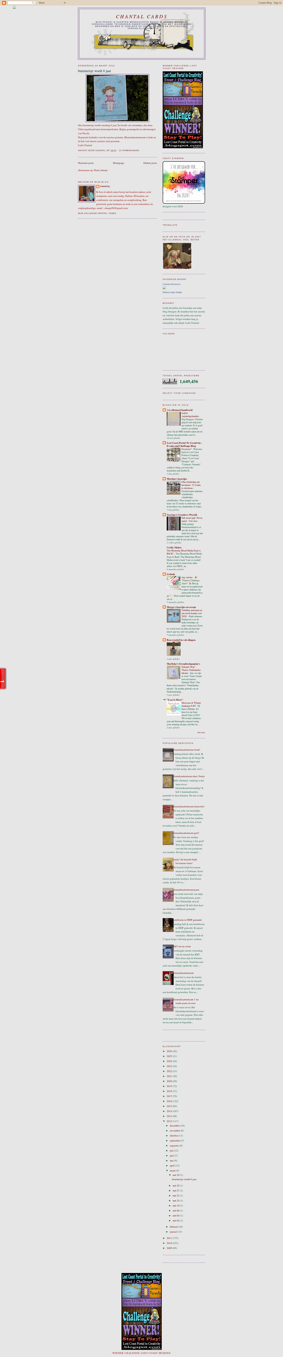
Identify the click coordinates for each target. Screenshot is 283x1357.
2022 (170, 1071)
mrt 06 (176, 1210)
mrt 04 (176, 1215)
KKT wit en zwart (182, 946)
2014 (170, 1111)
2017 (170, 1096)
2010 (170, 1243)
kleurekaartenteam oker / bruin (189, 776)
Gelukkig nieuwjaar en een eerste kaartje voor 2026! (192, 613)
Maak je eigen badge (172, 292)
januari (174, 1231)
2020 (170, 1081)
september (175, 1140)
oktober (174, 1135)
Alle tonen (201, 732)
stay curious (187, 577)
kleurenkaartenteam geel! (186, 833)
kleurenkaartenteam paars (186, 889)
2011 (170, 1238)
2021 (170, 1076)
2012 (170, 1121)
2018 (170, 1091)
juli (172, 1150)
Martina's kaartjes (177, 478)
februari (174, 1226)
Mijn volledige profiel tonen (97, 213)
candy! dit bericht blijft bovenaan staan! (185, 861)
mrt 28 (176, 1185)
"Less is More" (175, 699)
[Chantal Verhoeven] (164, 288)
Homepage (118, 163)
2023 (170, 1066)
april (172, 1165)
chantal (105, 186)
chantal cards (141, 16)
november (175, 1130)
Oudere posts (150, 163)
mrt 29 (176, 1175)
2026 (170, 1051)
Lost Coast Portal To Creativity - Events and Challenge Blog (184, 444)
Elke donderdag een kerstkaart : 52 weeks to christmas (191, 485)
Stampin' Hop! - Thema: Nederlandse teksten (191, 669)
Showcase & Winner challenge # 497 (191, 704)
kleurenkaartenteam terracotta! (188, 806)
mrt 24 (176, 1200)
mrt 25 (176, 1195)
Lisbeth (171, 574)
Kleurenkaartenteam (183, 973)
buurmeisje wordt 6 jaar (94, 70)
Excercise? (187, 448)
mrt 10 (176, 1205)
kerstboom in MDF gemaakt (187, 920)
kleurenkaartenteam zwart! (186, 749)
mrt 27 (176, 1190)
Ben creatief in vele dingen (181, 640)
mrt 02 (176, 1220)
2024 (170, 1061)
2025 (170, 1056)
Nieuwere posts (86, 163)
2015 (170, 1106)
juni (172, 1155)
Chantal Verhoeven (171, 284)
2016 (170, 1101)
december (175, 1125)
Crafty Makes (174, 547)
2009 (170, 1248)
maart (173, 1170)
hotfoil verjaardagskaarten (190, 414)
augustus (175, 1145)
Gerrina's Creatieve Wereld (182, 514)
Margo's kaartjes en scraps (181, 607)
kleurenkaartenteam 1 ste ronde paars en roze (186, 1001)
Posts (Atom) (100, 170)
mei (172, 1160)
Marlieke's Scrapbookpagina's (183, 663)
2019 (170, 1086)
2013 (170, 1116)
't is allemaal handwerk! (180, 410)
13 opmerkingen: (130, 150)
